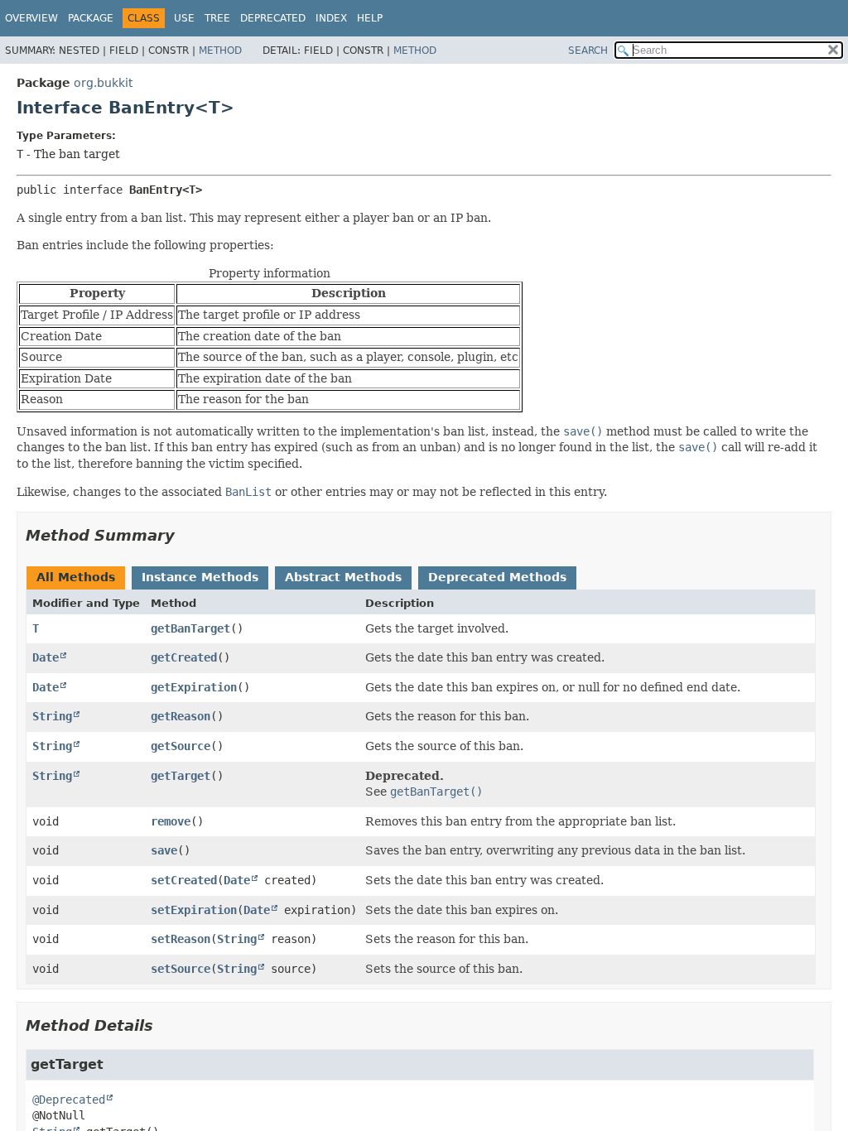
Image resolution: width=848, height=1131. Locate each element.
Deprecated (273, 18)
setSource (180, 968)
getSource (180, 746)
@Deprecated (68, 1099)
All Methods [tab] (75, 577)
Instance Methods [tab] (200, 577)
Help (370, 18)
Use (184, 18)
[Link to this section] (186, 535)
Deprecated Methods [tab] (497, 577)
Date (45, 657)
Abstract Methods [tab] (343, 577)
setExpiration (194, 910)
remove (170, 821)
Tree (217, 18)
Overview (31, 18)
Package (90, 18)
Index (331, 18)
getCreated (184, 657)
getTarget (180, 775)
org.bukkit (103, 82)
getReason (180, 716)
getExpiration (194, 687)
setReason (180, 939)
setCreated (184, 880)
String (52, 716)
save (164, 850)
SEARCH (588, 50)
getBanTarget (190, 628)
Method (220, 50)
